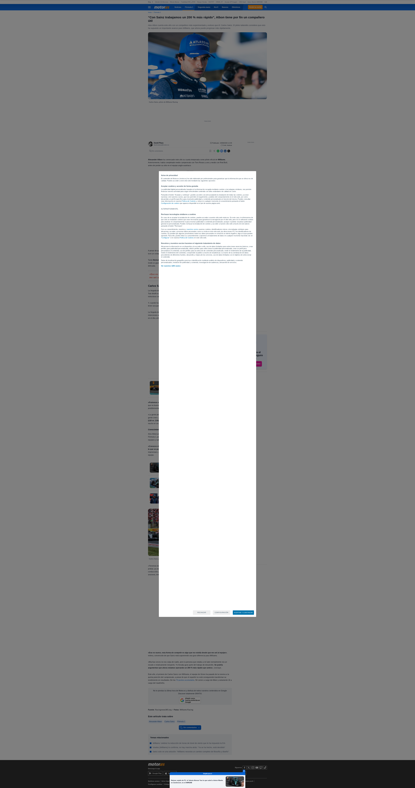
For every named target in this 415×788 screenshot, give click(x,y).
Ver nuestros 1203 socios (170, 266)
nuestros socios (192, 229)
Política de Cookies (189, 201)
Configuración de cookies (170, 203)
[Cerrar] (244, 771)
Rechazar (201, 612)
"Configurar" (165, 238)
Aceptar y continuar (243, 612)
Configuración (221, 612)
